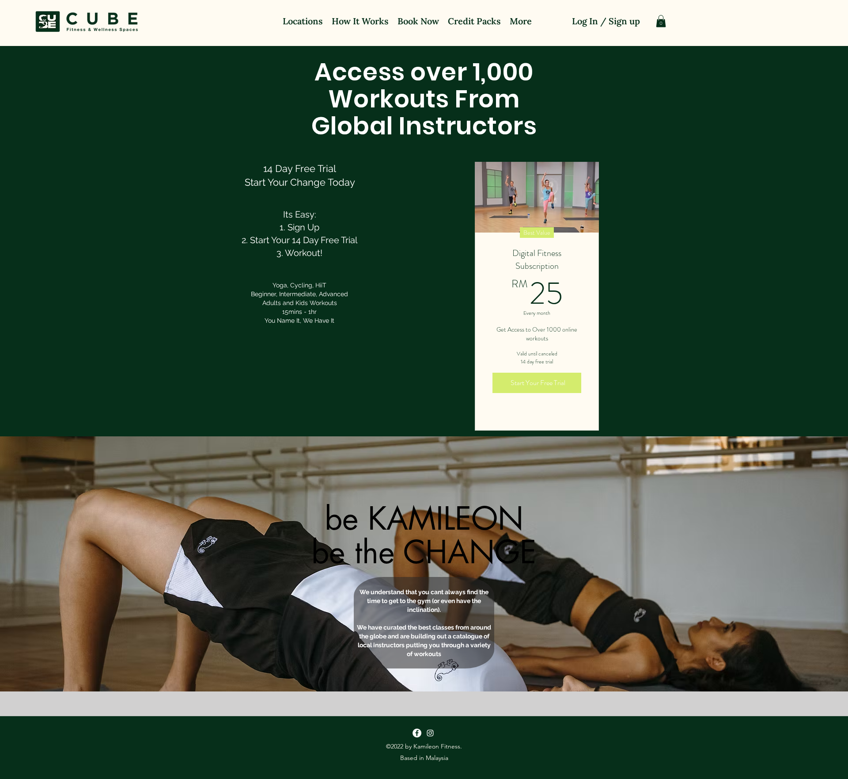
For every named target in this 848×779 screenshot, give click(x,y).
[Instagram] (430, 733)
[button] (661, 21)
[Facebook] (417, 733)
